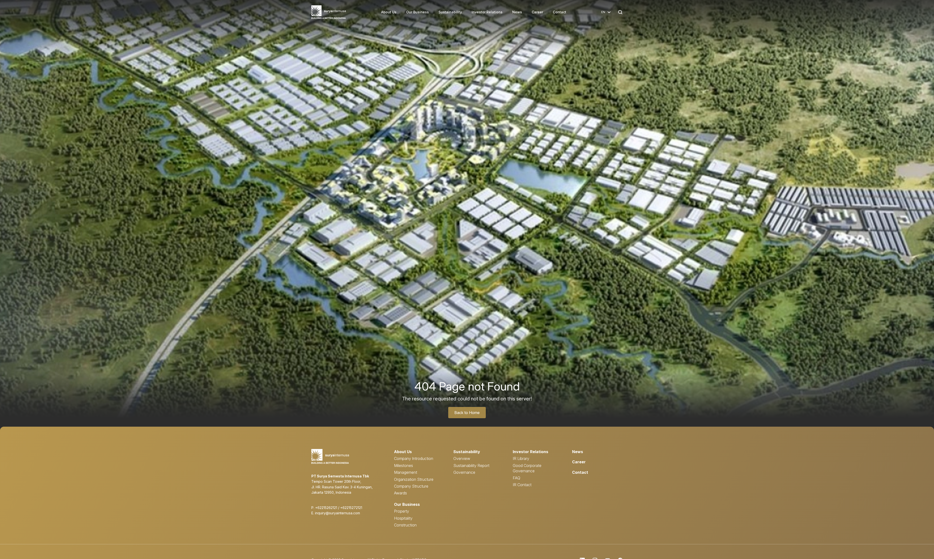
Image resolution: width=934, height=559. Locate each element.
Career (537, 12)
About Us (388, 12)
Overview (461, 458)
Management (405, 472)
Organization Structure (413, 479)
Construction (405, 525)
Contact (559, 12)
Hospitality (403, 518)
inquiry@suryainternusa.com (337, 513)
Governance (464, 472)
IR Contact (522, 484)
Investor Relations (487, 12)
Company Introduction (413, 458)
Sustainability (450, 12)
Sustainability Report (471, 465)
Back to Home (467, 412)
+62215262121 (326, 508)
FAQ (516, 477)
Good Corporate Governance (527, 468)
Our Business (417, 12)
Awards (400, 493)
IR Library (521, 458)
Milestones (403, 465)
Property (401, 511)
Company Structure (411, 486)
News (517, 12)
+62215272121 (351, 508)
